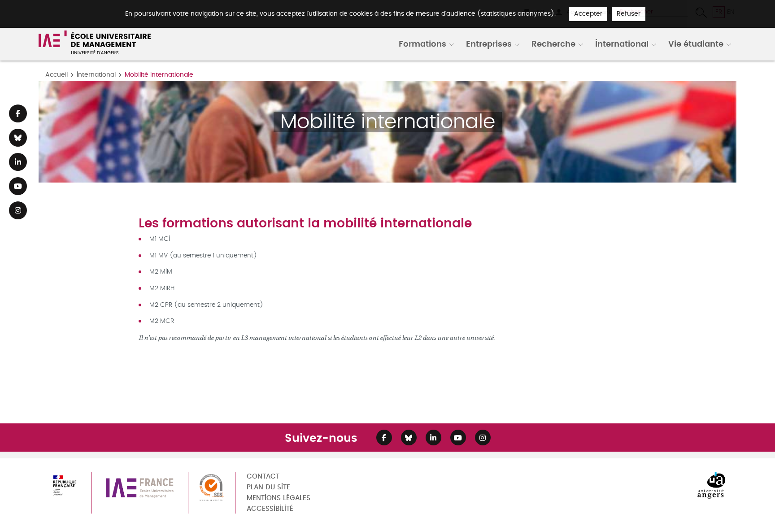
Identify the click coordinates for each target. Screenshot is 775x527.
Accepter (588, 13)
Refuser (628, 13)
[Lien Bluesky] (18, 138)
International (622, 43)
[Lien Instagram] (18, 210)
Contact (263, 476)
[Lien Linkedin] (18, 162)
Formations (422, 43)
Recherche (553, 43)
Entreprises (489, 43)
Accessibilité (270, 509)
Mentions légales (278, 498)
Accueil (56, 74)
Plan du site (268, 487)
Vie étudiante (695, 43)
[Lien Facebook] (18, 113)
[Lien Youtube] (18, 186)
